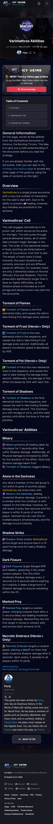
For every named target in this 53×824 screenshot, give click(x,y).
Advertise (24, 795)
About (6, 795)
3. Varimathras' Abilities (19, 123)
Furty (40, 700)
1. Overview (13, 108)
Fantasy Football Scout (13, 814)
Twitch (41, 729)
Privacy (39, 795)
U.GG (13, 807)
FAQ (32, 795)
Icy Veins (8, 773)
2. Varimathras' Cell (17, 115)
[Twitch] (30, 52)
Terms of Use (9, 798)
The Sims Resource (25, 807)
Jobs (19, 798)
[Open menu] (47, 3)
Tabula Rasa (10, 722)
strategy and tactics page (17, 168)
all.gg (6, 807)
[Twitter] (34, 52)
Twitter (8, 729)
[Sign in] (39, 3)
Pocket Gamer (27, 810)
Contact (14, 795)
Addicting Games (11, 810)
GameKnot (29, 814)
